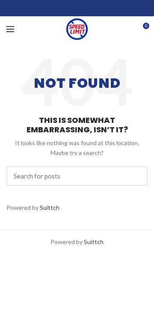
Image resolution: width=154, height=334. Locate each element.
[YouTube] (88, 8)
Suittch (49, 207)
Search (136, 176)
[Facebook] (55, 8)
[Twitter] (66, 8)
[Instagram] (77, 8)
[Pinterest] (98, 8)
